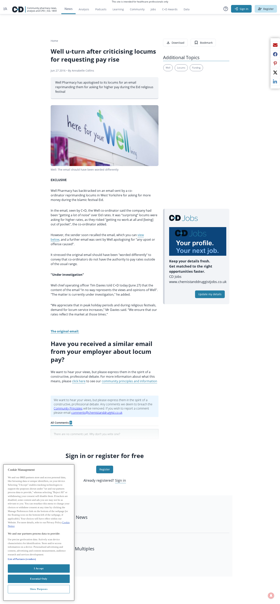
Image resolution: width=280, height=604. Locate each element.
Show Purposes (39, 589)
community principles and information (129, 381)
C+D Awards (171, 10)
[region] (38, 532)
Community (139, 10)
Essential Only (38, 578)
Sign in (120, 480)
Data (188, 10)
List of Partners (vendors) (22, 559)
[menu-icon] (5, 8)
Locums (181, 67)
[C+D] (34, 9)
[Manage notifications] (271, 596)
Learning (118, 9)
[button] (225, 8)
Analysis (84, 9)
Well (168, 67)
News (68, 9)
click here (79, 381)
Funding (196, 67)
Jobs (155, 10)
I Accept (38, 568)
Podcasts (100, 9)
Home (54, 41)
